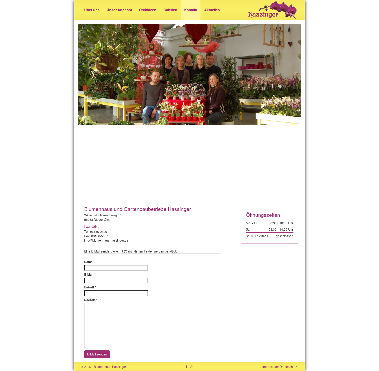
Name (89, 262)
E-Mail (89, 274)
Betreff (90, 287)
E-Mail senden (97, 354)
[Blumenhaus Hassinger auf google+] (191, 366)
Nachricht (92, 300)
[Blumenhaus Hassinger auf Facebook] (186, 366)
